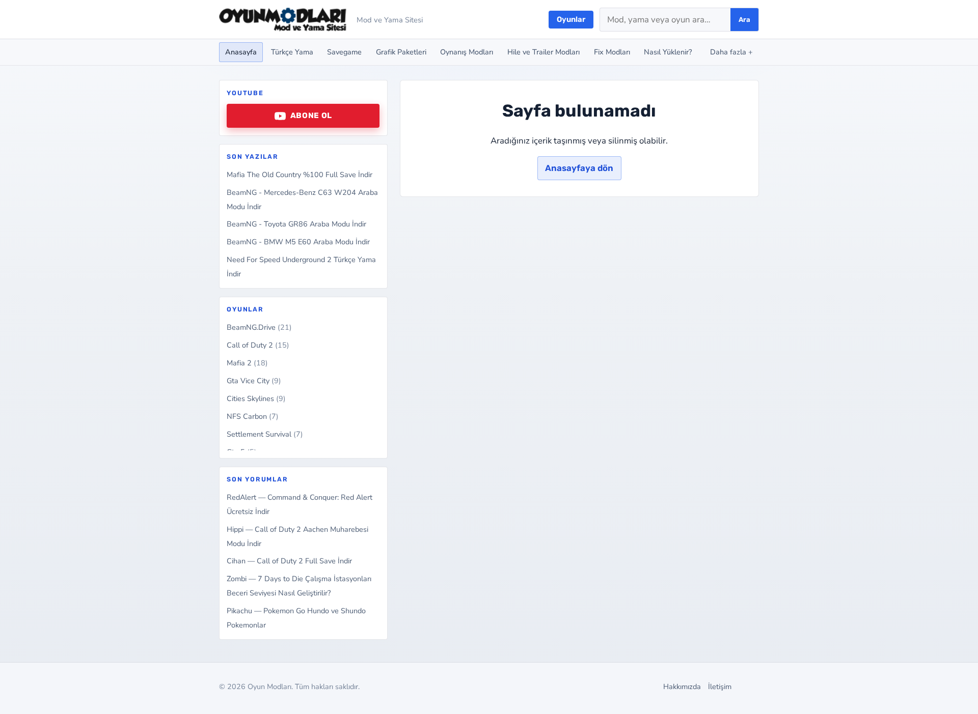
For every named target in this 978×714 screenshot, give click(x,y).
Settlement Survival (265, 434)
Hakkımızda (682, 686)
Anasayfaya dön (579, 168)
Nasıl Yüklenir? (668, 52)
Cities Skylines (256, 398)
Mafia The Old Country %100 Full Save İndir (299, 174)
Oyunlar (571, 19)
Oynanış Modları (466, 52)
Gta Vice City (254, 381)
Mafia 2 (247, 363)
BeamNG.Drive (259, 327)
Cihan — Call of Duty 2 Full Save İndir (289, 561)
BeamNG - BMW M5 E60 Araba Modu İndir (298, 242)
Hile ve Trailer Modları (543, 52)
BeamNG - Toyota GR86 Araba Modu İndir (296, 224)
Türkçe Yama (292, 52)
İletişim (719, 686)
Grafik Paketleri (401, 52)
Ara (744, 19)
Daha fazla (731, 52)
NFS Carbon (253, 416)
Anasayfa (241, 52)
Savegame (344, 52)
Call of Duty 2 (258, 345)
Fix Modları (612, 52)
